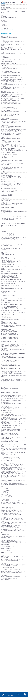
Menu (25, 1)
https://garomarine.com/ (6, 33)
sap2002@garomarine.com (7, 29)
